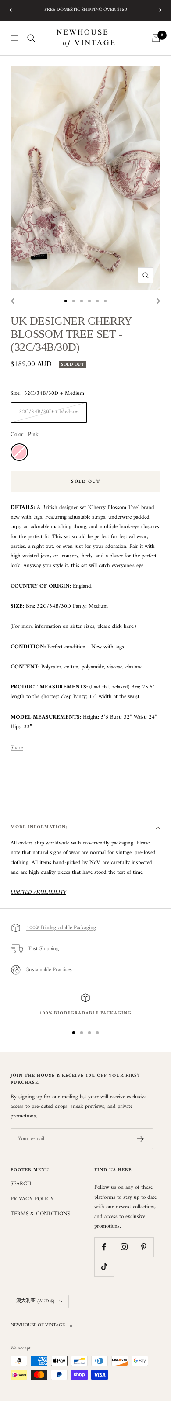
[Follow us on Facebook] (104, 1247)
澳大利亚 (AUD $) (35, 1301)
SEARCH (21, 1184)
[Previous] (14, 301)
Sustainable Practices (49, 970)
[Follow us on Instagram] (124, 1247)
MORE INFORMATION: (39, 827)
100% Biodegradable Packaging (61, 928)
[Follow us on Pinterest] (143, 1247)
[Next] (156, 301)
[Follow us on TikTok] (104, 1266)
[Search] (31, 38)
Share (17, 748)
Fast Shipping (43, 949)
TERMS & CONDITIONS (40, 1214)
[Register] (140, 1139)
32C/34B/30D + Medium (49, 412)
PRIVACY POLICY (32, 1199)
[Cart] (156, 38)
